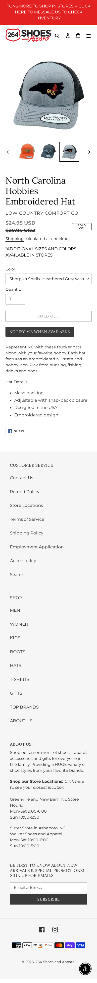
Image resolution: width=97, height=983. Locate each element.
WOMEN (19, 624)
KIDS (15, 637)
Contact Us (21, 477)
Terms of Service (27, 519)
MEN (15, 610)
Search (17, 574)
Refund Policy (24, 491)
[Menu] (88, 35)
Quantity (13, 289)
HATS (15, 665)
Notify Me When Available (39, 331)
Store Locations (26, 505)
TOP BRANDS (24, 707)
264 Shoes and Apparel (55, 962)
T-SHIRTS (19, 679)
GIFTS (16, 693)
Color (10, 269)
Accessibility (23, 560)
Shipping (14, 238)
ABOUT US (21, 720)
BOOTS (17, 651)
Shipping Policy (26, 532)
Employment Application (37, 546)
